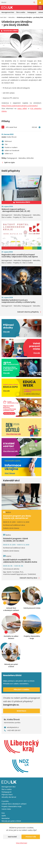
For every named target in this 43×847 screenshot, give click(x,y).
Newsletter (6, 818)
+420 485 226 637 (14, 730)
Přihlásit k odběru (21, 689)
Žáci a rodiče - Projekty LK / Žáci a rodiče (17, 217)
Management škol (8, 12)
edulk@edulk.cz (13, 727)
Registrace (21, 711)
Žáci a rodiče (20, 12)
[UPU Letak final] (39, 127)
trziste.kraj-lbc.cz (9, 413)
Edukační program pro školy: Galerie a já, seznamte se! (17, 517)
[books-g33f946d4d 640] (21, 43)
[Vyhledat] (34, 2)
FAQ (3, 813)
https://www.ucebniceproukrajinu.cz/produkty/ (20, 106)
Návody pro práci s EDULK (11, 821)
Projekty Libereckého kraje (11, 806)
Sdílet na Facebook (12, 150)
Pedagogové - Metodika (16, 158)
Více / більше (10, 473)
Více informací (21, 843)
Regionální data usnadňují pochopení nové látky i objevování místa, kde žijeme (20, 255)
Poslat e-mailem (11, 147)
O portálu (5, 801)
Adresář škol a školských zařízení (14, 804)
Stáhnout (8, 141)
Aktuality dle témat (9, 797)
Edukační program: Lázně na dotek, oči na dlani (15, 539)
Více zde (6, 332)
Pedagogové (31, 12)
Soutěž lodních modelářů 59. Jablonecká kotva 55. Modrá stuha (20, 560)
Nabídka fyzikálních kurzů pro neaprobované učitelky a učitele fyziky (19, 301)
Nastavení (12, 837)
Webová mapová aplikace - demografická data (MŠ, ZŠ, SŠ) (16, 210)
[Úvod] (7, 7)
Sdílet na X (9, 153)
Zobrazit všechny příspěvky (28, 312)
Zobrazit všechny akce (28, 578)
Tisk (6, 144)
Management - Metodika (11, 215)
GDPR (4, 816)
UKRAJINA (30, 158)
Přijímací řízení (7, 794)
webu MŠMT (22, 108)
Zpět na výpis (9, 163)
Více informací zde (13, 434)
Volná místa (6, 809)
